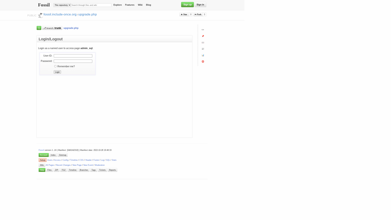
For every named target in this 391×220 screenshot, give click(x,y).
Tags (93, 170)
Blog (148, 5)
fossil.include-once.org (60, 14)
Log (102, 160)
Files (49, 170)
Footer (96, 160)
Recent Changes (63, 165)
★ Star (184, 14)
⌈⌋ (39, 28)
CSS (81, 160)
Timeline (74, 160)
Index (53, 155)
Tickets (102, 170)
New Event (88, 165)
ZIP (56, 170)
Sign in (200, 4)
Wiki (140, 5)
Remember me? (66, 66)
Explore (117, 5)
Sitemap (62, 155)
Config (65, 160)
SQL (108, 160)
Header (88, 160)
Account (43, 155)
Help (42, 170)
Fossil (41, 150)
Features (129, 5)
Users (49, 160)
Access (57, 160)
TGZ (64, 170)
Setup (42, 160)
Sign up (187, 4)
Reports (112, 170)
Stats (114, 160)
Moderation (100, 165)
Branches (84, 170)
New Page (77, 165)
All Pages (50, 165)
